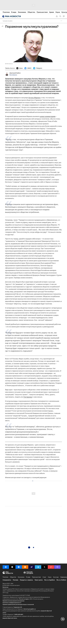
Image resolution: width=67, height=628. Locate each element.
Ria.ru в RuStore (61, 580)
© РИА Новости (9, 63)
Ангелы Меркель (34, 98)
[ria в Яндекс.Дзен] (12, 567)
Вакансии (5, 587)
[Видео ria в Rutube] (31, 567)
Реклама (15, 580)
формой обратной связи (10, 618)
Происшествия (36, 577)
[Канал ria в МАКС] (6, 567)
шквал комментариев (47, 116)
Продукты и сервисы (26, 580)
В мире (28, 577)
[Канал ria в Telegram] (38, 567)
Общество (13, 577)
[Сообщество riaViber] (57, 567)
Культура (56, 577)
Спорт (44, 577)
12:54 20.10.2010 (7, 21)
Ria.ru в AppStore (49, 580)
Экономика (21, 577)
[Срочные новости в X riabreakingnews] (51, 567)
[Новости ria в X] (44, 567)
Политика (5, 577)
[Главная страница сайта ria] (11, 16)
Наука (49, 577)
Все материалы (13, 75)
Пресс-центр (39, 580)
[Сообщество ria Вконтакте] (19, 567)
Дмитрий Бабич (15, 73)
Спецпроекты (7, 580)
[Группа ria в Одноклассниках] (25, 567)
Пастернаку (27, 397)
